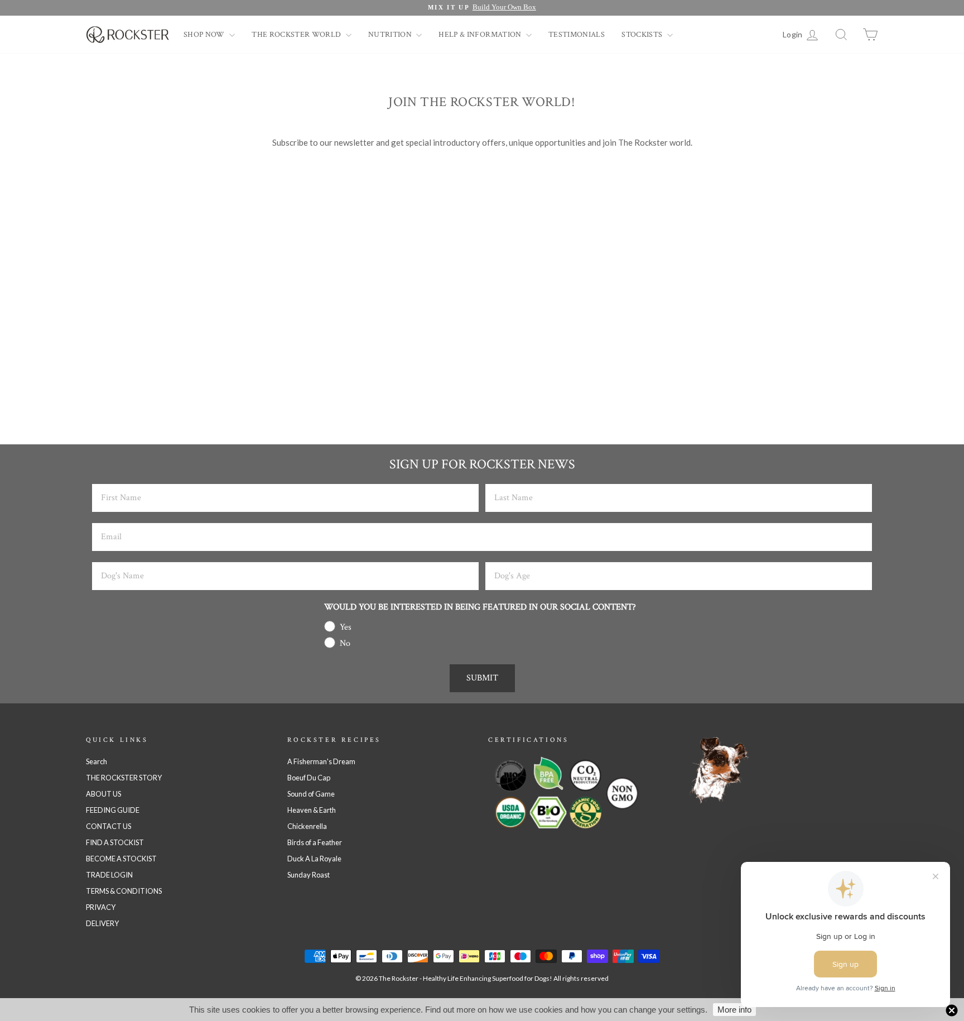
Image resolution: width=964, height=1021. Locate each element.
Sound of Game (311, 793)
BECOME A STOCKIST (121, 858)
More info (734, 1009)
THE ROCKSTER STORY (124, 777)
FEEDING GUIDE (112, 810)
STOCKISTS (642, 35)
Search (96, 761)
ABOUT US (103, 793)
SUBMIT (482, 678)
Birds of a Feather (314, 842)
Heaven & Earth (311, 810)
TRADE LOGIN (109, 874)
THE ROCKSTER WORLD (297, 35)
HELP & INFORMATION (480, 35)
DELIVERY (102, 923)
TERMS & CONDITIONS (124, 890)
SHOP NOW (205, 35)
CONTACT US (108, 826)
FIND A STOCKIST (115, 842)
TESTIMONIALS (576, 35)
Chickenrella (307, 826)
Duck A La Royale (314, 858)
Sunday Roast (308, 874)
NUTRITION (391, 35)
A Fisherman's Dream (321, 761)
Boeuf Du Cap (308, 777)
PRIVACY (100, 907)
